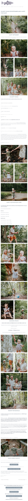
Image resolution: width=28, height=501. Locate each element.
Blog (18, 6)
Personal (1, 476)
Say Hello (15, 6)
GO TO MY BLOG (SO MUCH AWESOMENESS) (14, 487)
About (9, 6)
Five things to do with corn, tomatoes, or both (6, 114)
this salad (5, 116)
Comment (5, 475)
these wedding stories (6, 142)
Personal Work (21, 6)
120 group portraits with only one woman (12, 134)
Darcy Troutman (2, 475)
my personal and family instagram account (19, 466)
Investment (12, 6)
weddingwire (12, 437)
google (9, 437)
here (10, 208)
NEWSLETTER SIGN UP (14, 491)
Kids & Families (6, 6)
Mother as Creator (10, 108)
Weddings (2, 6)
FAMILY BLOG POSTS (14, 464)
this (3, 111)
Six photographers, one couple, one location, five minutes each (8, 122)
